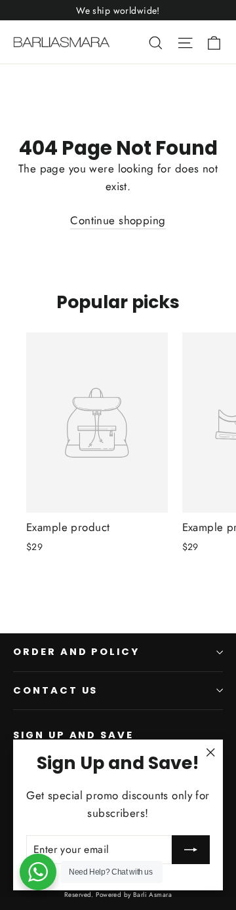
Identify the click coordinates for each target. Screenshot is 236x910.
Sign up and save (73, 735)
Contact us (55, 690)
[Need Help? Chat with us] (38, 872)
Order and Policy (76, 651)
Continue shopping (117, 220)
